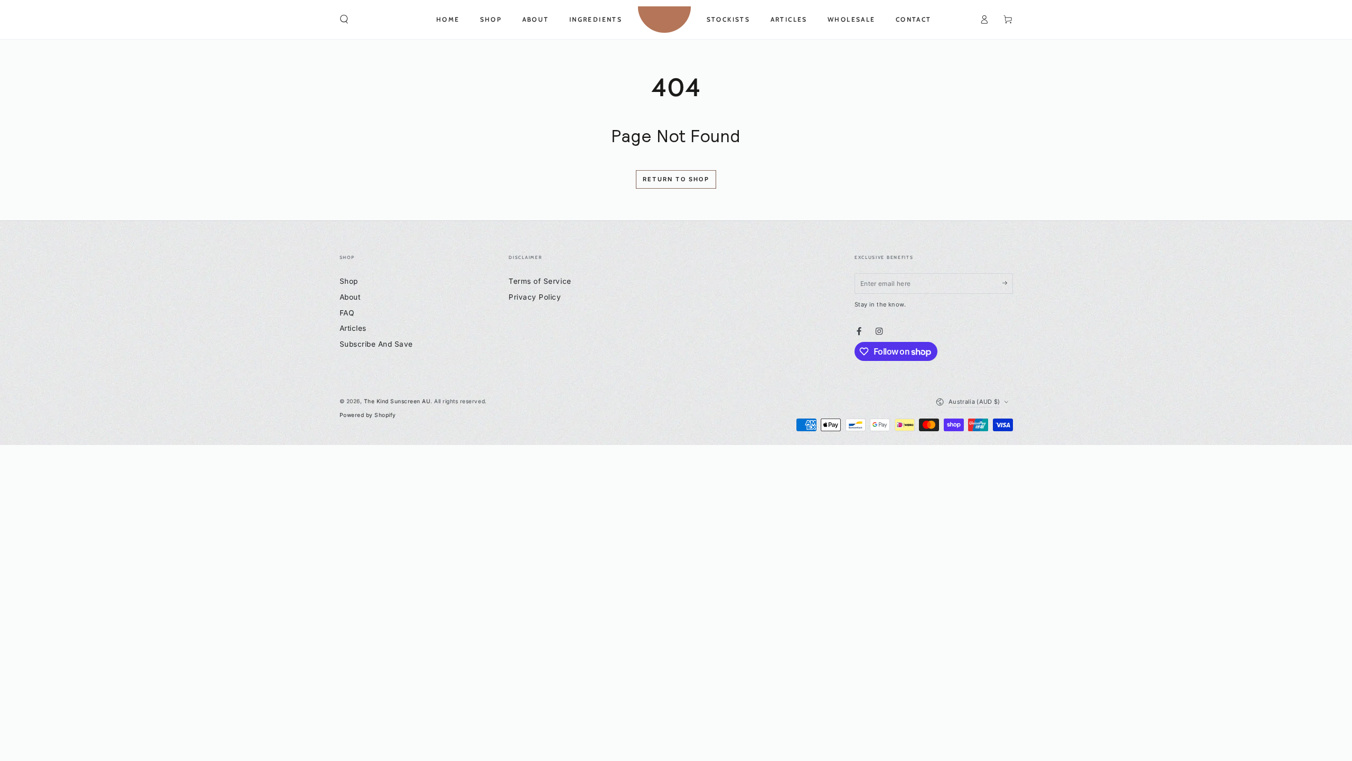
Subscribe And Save (376, 344)
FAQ (347, 313)
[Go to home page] (664, 19)
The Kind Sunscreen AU (397, 401)
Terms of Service (540, 281)
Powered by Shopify (368, 415)
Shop (349, 281)
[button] (344, 19)
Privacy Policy (535, 297)
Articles (353, 328)
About (350, 297)
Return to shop (676, 179)
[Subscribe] (1007, 283)
